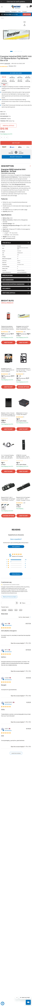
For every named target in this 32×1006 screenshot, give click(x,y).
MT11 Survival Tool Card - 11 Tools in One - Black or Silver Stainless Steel (23, 370)
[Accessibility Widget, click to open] (2, 1003)
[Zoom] (16, 35)
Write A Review (16, 574)
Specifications (7, 275)
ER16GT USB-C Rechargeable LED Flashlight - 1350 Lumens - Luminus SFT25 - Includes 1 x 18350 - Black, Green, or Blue (8, 499)
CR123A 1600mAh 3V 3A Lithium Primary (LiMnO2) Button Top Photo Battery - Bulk (7, 328)
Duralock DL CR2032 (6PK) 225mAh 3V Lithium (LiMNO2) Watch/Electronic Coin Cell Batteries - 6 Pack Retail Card (8, 370)
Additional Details (8, 293)
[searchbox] (8, 603)
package (4, 610)
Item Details (6, 243)
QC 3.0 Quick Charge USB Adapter (21, 413)
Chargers (24, 11)
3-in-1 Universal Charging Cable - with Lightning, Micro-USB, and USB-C (7, 457)
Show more (4, 614)
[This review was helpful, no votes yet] (26, 643)
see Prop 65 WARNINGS (21, 272)
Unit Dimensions (8, 280)
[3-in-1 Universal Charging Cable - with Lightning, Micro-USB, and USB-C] (8, 445)
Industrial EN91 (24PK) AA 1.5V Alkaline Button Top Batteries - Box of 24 (23, 328)
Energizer (7, 63)
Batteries (7, 11)
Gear (19, 11)
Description (7, 166)
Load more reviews (16, 753)
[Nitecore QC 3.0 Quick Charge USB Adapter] (23, 402)
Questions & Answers (16, 535)
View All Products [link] (7, 302)
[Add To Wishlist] (25, 22)
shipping (10, 610)
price (20, 610)
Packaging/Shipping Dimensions (13, 284)
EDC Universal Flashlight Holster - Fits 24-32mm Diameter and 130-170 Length (23, 457)
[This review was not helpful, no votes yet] (29, 643)
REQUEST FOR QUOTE (16, 157)
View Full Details (8, 125)
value (16, 610)
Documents (6, 288)
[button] (27, 6)
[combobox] (25, 617)
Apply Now (27, 14)
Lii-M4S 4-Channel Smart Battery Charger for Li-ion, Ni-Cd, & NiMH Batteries (8, 414)
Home (2, 18)
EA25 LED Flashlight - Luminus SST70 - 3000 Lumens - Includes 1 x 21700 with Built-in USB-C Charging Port (23, 499)
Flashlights (14, 11)
